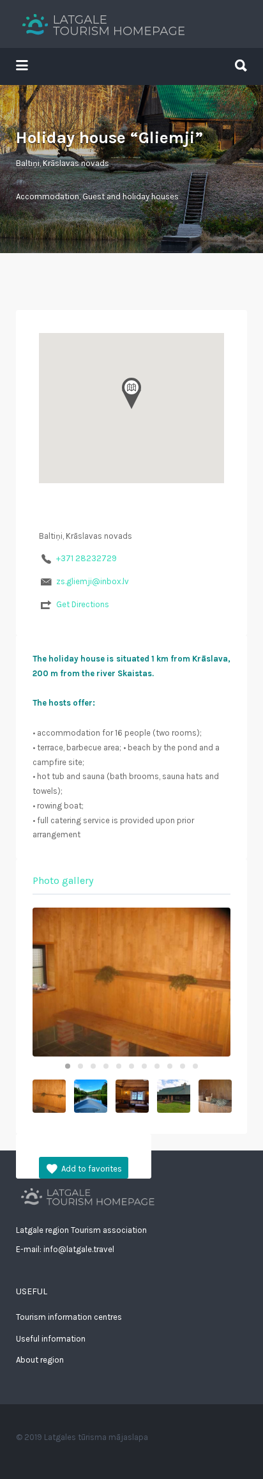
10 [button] (182, 1066)
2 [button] (80, 1066)
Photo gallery (63, 880)
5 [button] (118, 1066)
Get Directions (82, 604)
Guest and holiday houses (130, 196)
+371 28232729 (86, 558)
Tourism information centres (69, 1317)
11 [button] (195, 1066)
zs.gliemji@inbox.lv (92, 581)
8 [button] (157, 1066)
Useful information (51, 1338)
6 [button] (131, 1066)
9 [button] (169, 1066)
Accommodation (47, 196)
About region (40, 1360)
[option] (131, 982)
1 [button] (67, 1066)
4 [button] (106, 1066)
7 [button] (144, 1066)
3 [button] (93, 1066)
